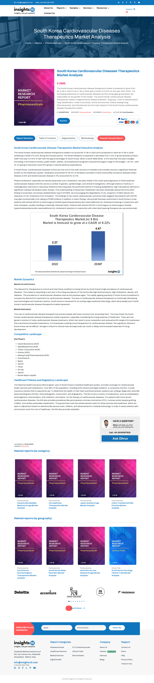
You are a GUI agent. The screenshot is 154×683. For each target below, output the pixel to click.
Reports (61, 8)
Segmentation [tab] (68, 138)
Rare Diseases (78, 655)
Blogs (102, 659)
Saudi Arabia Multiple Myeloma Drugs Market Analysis (27, 505)
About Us (48, 8)
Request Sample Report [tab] (111, 138)
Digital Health (55, 659)
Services (87, 8)
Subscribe (117, 628)
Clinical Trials (77, 651)
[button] (68, 601)
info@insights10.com (25, 2)
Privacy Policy (126, 659)
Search (129, 9)
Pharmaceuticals (53, 43)
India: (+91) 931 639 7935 (44, 2)
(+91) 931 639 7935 (21, 665)
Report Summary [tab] (24, 138)
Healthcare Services (58, 651)
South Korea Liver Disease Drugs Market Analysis (90, 572)
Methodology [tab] (87, 138)
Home (28, 43)
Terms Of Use (126, 664)
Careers (107, 651)
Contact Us (49, 13)
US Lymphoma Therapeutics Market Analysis (58, 505)
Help (123, 655)
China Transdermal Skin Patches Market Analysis (122, 505)
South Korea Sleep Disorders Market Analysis (57, 572)
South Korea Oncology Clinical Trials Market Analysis (122, 572)
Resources (102, 8)
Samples (74, 8)
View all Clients (75, 608)
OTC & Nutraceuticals (81, 647)
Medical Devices (56, 655)
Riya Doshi (25, 446)
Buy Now (63, 121)
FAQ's (123, 651)
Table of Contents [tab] (47, 138)
